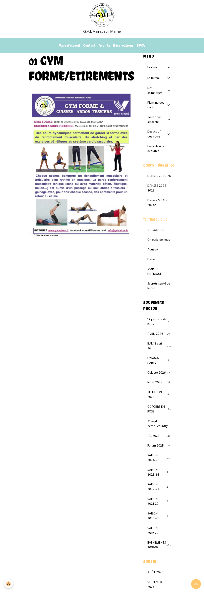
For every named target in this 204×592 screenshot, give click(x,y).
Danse (151, 259)
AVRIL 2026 (158, 334)
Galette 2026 (158, 372)
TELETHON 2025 (159, 395)
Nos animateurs (154, 90)
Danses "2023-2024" (157, 203)
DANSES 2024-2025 (157, 188)
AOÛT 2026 (155, 572)
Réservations (123, 45)
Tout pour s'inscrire (154, 120)
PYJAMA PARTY (158, 361)
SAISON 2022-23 (159, 487)
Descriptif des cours (154, 134)
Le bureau (153, 78)
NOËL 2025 (158, 382)
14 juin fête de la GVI (159, 322)
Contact (89, 45)
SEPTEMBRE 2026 (155, 585)
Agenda (104, 45)
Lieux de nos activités (155, 149)
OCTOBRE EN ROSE (159, 409)
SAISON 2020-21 (159, 516)
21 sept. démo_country (159, 424)
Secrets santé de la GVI (158, 286)
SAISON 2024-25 (159, 458)
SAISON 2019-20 (159, 531)
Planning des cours (155, 105)
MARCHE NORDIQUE (154, 272)
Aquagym (153, 249)
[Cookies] (8, 583)
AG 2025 (158, 436)
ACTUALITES (155, 230)
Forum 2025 (158, 445)
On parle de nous (158, 239)
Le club (152, 67)
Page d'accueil (69, 45)
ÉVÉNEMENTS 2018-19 (159, 545)
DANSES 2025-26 (159, 176)
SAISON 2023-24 (159, 472)
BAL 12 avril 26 (158, 346)
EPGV (141, 45)
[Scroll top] (196, 584)
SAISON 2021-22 (159, 502)
